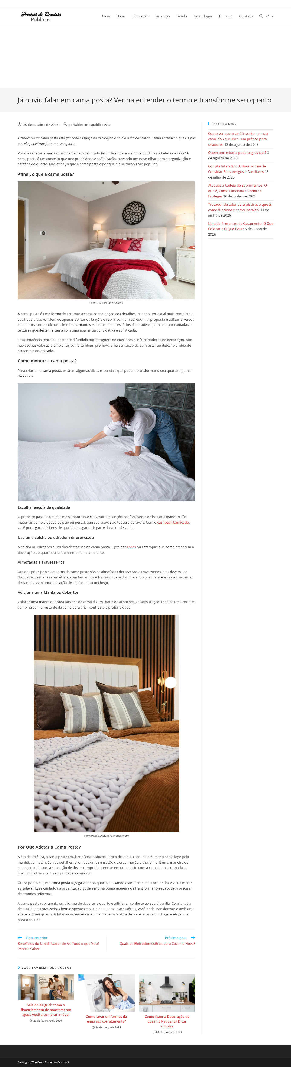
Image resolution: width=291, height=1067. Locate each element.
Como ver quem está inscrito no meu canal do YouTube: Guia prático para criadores (238, 139)
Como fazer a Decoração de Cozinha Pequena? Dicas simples (167, 1021)
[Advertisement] (145, 56)
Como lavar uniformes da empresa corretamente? (106, 1019)
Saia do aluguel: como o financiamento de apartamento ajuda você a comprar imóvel (46, 1010)
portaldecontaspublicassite (90, 125)
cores (131, 547)
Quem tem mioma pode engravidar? (237, 152)
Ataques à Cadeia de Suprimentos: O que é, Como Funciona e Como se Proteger (237, 190)
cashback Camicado (173, 522)
